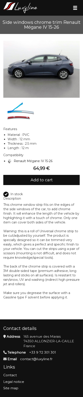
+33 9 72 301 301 (42, 352)
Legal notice (13, 382)
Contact (10, 375)
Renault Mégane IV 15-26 (33, 161)
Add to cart (42, 180)
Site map (10, 388)
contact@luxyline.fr (36, 359)
